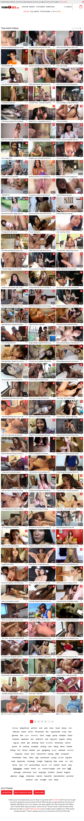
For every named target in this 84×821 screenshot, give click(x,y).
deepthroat (24, 728)
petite (14, 746)
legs (37, 757)
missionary (59, 743)
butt (33, 754)
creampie (34, 746)
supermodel (55, 732)
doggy (21, 776)
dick (21, 735)
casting (43, 746)
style (13, 761)
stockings (31, 761)
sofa (58, 768)
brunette (49, 743)
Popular (25, 7)
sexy (70, 765)
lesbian (32, 750)
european (65, 754)
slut (32, 739)
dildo (57, 754)
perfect (34, 728)
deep (56, 780)
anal (45, 728)
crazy (64, 732)
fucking (15, 728)
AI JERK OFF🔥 (56, 11)
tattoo (67, 743)
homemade (16, 757)
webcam (16, 732)
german (15, 735)
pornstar (70, 776)
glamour (14, 776)
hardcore (34, 735)
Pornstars (50, 7)
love (64, 768)
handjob (62, 735)
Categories (40, 7)
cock (50, 746)
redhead (61, 750)
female (69, 746)
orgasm (62, 739)
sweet (23, 732)
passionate (45, 757)
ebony (64, 728)
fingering (48, 761)
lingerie (67, 772)
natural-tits (41, 754)
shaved (59, 772)
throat (24, 750)
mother (57, 765)
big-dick (69, 757)
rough (48, 735)
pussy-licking (34, 765)
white (62, 746)
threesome (39, 732)
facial (57, 728)
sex (66, 761)
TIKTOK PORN (45, 11)
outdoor (51, 772)
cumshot (70, 750)
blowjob (17, 768)
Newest (32, 7)
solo (36, 780)
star (71, 761)
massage (17, 772)
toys (21, 765)
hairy (25, 757)
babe (35, 772)
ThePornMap (39, 792)
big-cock (53, 739)
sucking (26, 746)
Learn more (63, 2)
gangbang (46, 750)
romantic (15, 739)
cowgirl (40, 761)
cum (46, 739)
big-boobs (21, 761)
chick (42, 735)
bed (69, 732)
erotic (30, 732)
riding (55, 746)
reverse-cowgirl (48, 768)
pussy (54, 750)
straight (43, 780)
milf (25, 765)
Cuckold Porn (6, 792)
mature (39, 776)
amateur (29, 780)
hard (42, 743)
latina (70, 735)
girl (28, 743)
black (23, 743)
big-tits (44, 765)
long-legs (42, 772)
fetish (33, 768)
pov (38, 750)
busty (64, 765)
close (51, 728)
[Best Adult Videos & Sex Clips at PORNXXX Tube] (10, 7)
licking (12, 750)
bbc (47, 732)
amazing (35, 743)
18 (20, 746)
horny (14, 765)
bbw (55, 761)
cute (50, 780)
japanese (25, 739)
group (54, 735)
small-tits (39, 739)
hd (69, 768)
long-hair (18, 754)
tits (18, 750)
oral (40, 728)
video (31, 757)
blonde (61, 757)
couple (26, 768)
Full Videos (34, 11)
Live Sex (26, 11)
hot (50, 765)
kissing (50, 754)
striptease (30, 776)
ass (39, 768)
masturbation (59, 776)
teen (70, 728)
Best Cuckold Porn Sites (23, 792)
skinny (69, 739)
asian (61, 761)
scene (26, 754)
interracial (27, 772)
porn (27, 735)
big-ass (16, 743)
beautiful (48, 776)
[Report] (26, 47)
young (53, 757)
